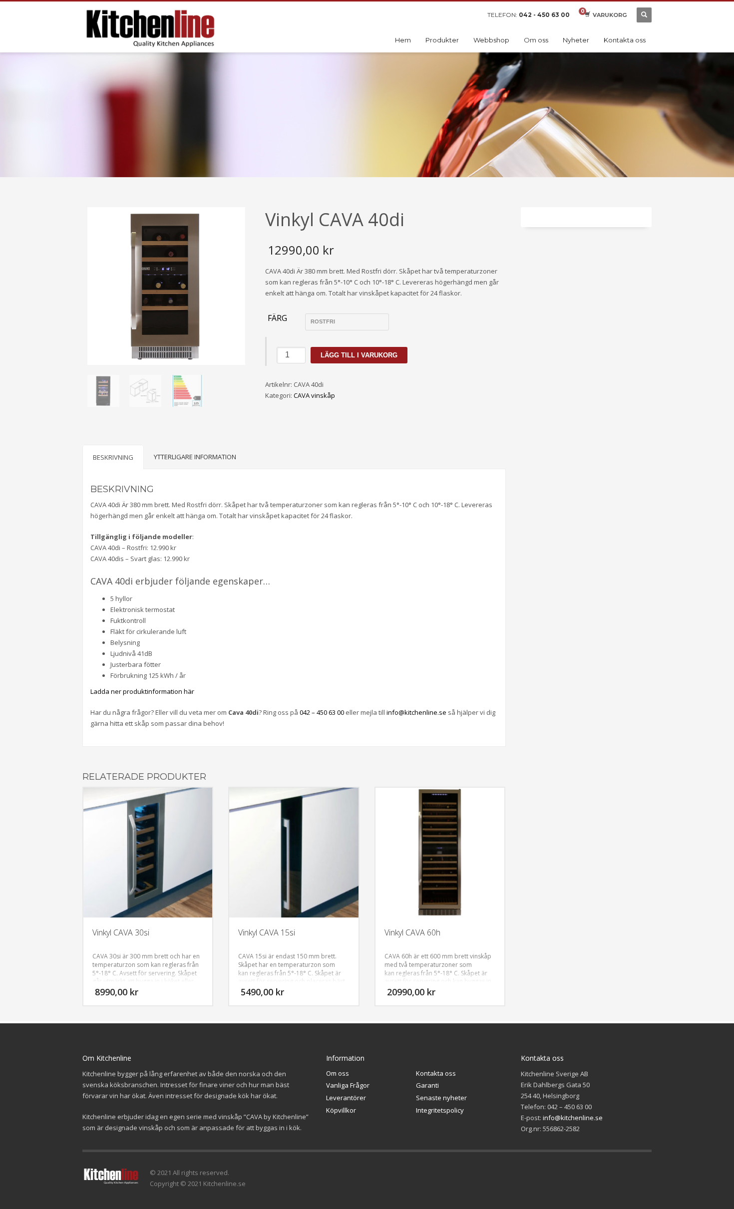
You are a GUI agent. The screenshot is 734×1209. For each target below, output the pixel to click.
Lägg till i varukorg (359, 355)
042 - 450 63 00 (544, 14)
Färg (277, 318)
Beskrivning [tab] (113, 457)
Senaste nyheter (441, 1097)
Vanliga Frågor (347, 1085)
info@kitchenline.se (416, 712)
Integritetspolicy (440, 1110)
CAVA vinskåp (314, 395)
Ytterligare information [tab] (195, 456)
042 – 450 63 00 (322, 712)
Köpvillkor (341, 1110)
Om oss (337, 1073)
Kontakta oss (436, 1073)
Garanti (427, 1085)
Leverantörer (346, 1097)
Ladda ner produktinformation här (142, 691)
